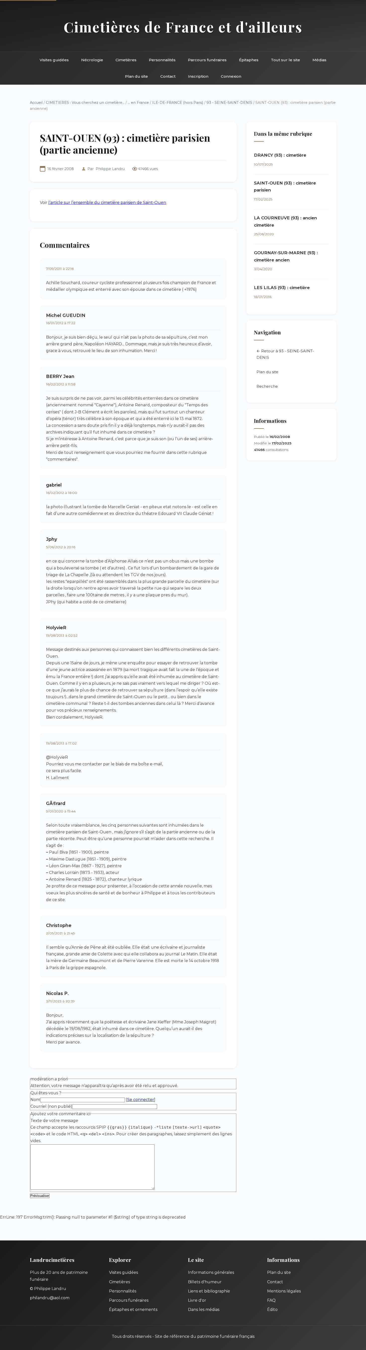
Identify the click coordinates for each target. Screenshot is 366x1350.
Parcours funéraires (207, 60)
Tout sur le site (285, 60)
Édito (272, 1309)
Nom (35, 1099)
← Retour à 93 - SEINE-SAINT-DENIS (285, 354)
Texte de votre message (54, 1120)
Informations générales (211, 1272)
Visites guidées (54, 60)
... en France (138, 102)
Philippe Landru (110, 169)
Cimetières (126, 60)
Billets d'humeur (205, 1282)
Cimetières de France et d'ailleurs (183, 26)
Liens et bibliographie (209, 1291)
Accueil (36, 102)
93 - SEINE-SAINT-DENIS (229, 102)
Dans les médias (203, 1309)
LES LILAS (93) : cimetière (282, 287)
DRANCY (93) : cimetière (280, 155)
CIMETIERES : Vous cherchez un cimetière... (85, 102)
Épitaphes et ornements (133, 1309)
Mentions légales (284, 1291)
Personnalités (162, 60)
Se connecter (140, 1099)
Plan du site (136, 76)
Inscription (198, 76)
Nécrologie (92, 60)
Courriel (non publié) (51, 1106)
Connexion (231, 76)
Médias (319, 60)
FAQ (271, 1300)
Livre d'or (197, 1300)
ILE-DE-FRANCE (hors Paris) (177, 102)
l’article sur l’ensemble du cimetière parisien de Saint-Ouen (107, 202)
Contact (168, 76)
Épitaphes (248, 60)
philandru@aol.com (49, 1297)
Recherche (267, 386)
